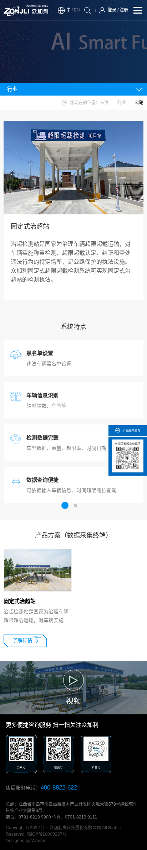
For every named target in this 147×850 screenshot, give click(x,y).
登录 (112, 10)
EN (77, 10)
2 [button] (75, 505)
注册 (124, 10)
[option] (36, 599)
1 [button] (65, 505)
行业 (121, 102)
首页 (104, 102)
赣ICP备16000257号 (47, 834)
